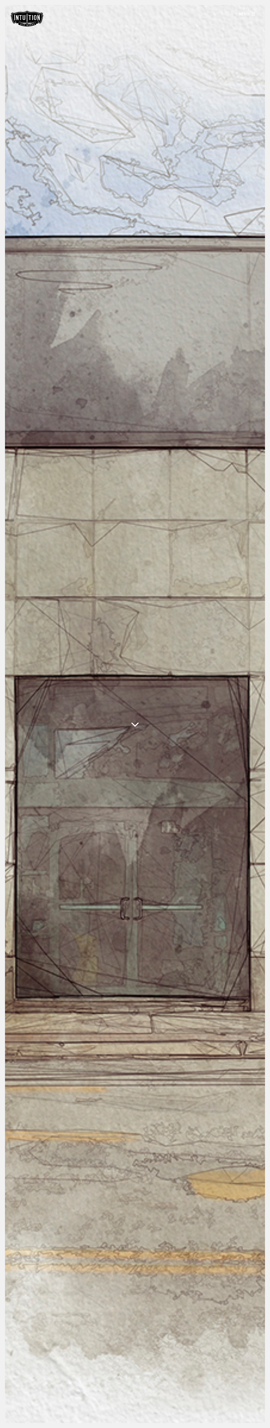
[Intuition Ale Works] (27, 25)
